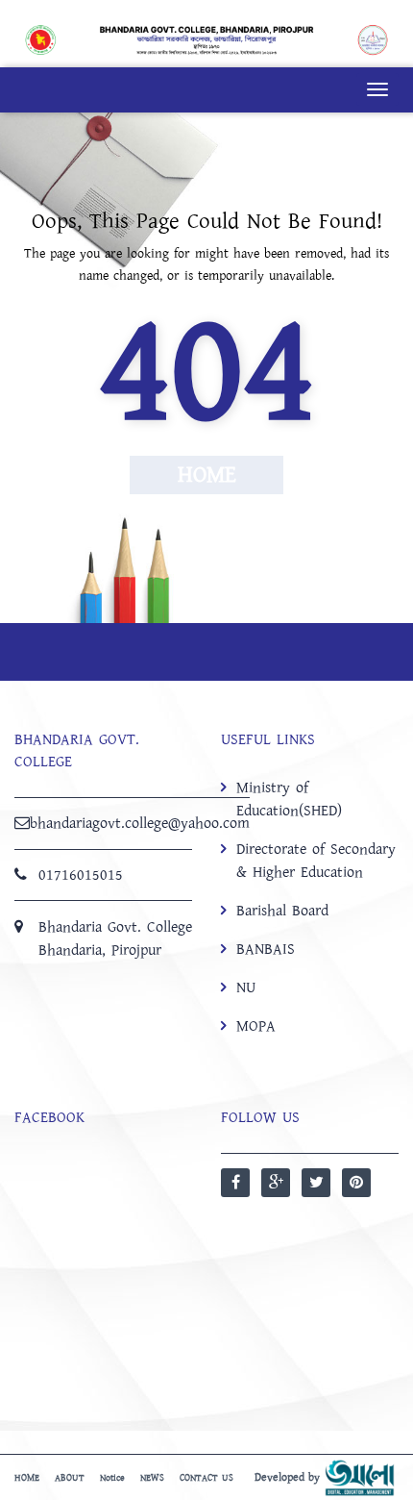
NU (245, 987)
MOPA (256, 1026)
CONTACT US (206, 1478)
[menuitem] (310, 906)
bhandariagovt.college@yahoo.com (140, 823)
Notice (112, 1478)
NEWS (152, 1478)
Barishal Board (282, 910)
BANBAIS (265, 949)
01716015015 (80, 875)
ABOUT (70, 1478)
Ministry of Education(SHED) (289, 799)
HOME (26, 1478)
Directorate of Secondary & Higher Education (316, 860)
